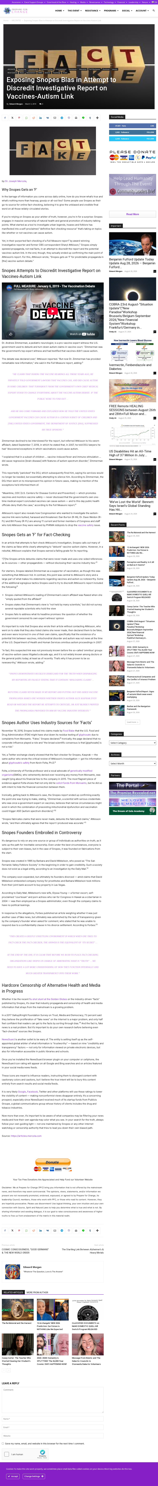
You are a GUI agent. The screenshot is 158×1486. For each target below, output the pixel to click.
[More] (97, 118)
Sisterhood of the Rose (56, 2)
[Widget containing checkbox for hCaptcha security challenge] (25, 1454)
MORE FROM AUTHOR (37, 1292)
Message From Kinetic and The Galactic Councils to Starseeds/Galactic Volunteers (86, 1361)
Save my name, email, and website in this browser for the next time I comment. (45, 1443)
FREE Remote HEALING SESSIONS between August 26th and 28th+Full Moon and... (132, 410)
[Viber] (69, 118)
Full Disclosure (94, 69)
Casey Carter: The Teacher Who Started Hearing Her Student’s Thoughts (16, 1361)
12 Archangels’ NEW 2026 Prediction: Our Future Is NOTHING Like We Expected (50, 1326)
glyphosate (85, 734)
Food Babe (69, 730)
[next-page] (9, 1370)
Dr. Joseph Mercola (15, 181)
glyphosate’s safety (19, 762)
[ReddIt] (33, 118)
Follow (150, 132)
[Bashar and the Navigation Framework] (117, 710)
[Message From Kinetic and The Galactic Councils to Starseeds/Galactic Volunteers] (88, 1344)
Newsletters (31, 73)
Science (47, 73)
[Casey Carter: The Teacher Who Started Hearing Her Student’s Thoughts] (18, 1344)
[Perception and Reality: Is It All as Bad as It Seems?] (117, 566)
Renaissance (94, 2)
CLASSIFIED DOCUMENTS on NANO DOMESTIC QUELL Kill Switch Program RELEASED (85, 1326)
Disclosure (73, 69)
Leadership (133, 2)
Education (83, 69)
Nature (145, 2)
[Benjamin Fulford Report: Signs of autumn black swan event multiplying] (117, 695)
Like (152, 126)
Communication (47, 69)
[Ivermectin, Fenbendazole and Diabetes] (132, 349)
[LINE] (83, 118)
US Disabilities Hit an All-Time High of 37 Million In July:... (130, 453)
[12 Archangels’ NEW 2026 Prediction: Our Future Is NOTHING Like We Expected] (53, 1310)
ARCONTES (16, 20)
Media (83, 2)
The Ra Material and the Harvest (16, 1323)
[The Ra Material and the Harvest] (18, 1310)
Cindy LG (112, 331)
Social (126, 10)
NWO (40, 73)
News (22, 73)
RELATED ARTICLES (13, 1292)
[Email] (55, 118)
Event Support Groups (33, 2)
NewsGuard (8, 1039)
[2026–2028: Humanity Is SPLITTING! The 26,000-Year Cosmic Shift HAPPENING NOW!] (53, 1344)
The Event (73, 10)
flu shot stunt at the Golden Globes (48, 999)
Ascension (16, 2)
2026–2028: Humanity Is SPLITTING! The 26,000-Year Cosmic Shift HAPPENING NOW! (52, 1361)
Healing (73, 2)
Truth (65, 73)
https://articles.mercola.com (26, 1135)
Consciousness (60, 69)
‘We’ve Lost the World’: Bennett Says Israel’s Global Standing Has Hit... (131, 505)
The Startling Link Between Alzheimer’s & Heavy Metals (83, 1251)
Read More (132, 214)
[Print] (76, 118)
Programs (110, 10)
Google (22, 1091)
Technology (109, 2)
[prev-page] (4, 1370)
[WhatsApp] (26, 118)
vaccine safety (86, 525)
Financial (121, 2)
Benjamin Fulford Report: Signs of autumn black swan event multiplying (140, 694)
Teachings (56, 73)
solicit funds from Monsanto (71, 782)
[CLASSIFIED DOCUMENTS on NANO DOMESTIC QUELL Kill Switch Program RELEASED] (88, 1310)
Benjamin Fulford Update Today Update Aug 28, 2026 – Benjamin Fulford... (132, 263)
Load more (131, 722)
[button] (154, 10)
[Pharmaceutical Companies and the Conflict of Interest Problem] (117, 680)
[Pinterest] (19, 118)
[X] (12, 118)
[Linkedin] (40, 118)
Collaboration (34, 69)
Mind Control (12, 73)
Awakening (22, 69)
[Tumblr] (90, 118)
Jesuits (114, 69)
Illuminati (106, 69)
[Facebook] (5, 118)
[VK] (47, 118)
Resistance (91, 10)
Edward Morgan (16, 104)
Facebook (32, 1091)
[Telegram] (62, 118)
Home (58, 10)
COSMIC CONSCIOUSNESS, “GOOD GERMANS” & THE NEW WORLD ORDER (25, 1251)
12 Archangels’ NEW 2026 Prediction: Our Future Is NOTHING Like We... (138, 550)
